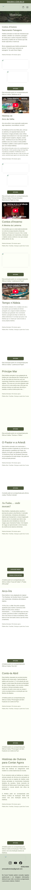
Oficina (15, 88)
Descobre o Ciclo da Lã (15, 2)
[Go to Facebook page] (20, 862)
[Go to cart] (23, 7)
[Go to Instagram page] (10, 862)
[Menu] (27, 7)
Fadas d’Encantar (15, 575)
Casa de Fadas (15, 569)
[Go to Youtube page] (15, 862)
